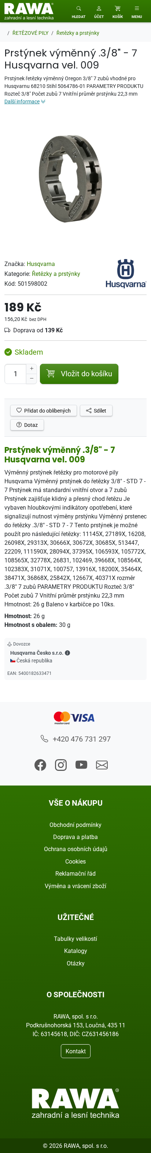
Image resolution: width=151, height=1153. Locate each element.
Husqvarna (41, 263)
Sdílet (99, 410)
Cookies (75, 861)
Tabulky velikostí (75, 938)
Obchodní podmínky (75, 824)
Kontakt (76, 1051)
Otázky (76, 963)
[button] (99, 11)
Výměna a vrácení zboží (75, 886)
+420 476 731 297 (81, 738)
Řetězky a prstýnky (56, 273)
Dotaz (30, 425)
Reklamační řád (75, 873)
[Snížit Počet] (31, 379)
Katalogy (75, 950)
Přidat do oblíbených (47, 410)
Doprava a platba (75, 836)
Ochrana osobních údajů (75, 849)
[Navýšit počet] (31, 369)
